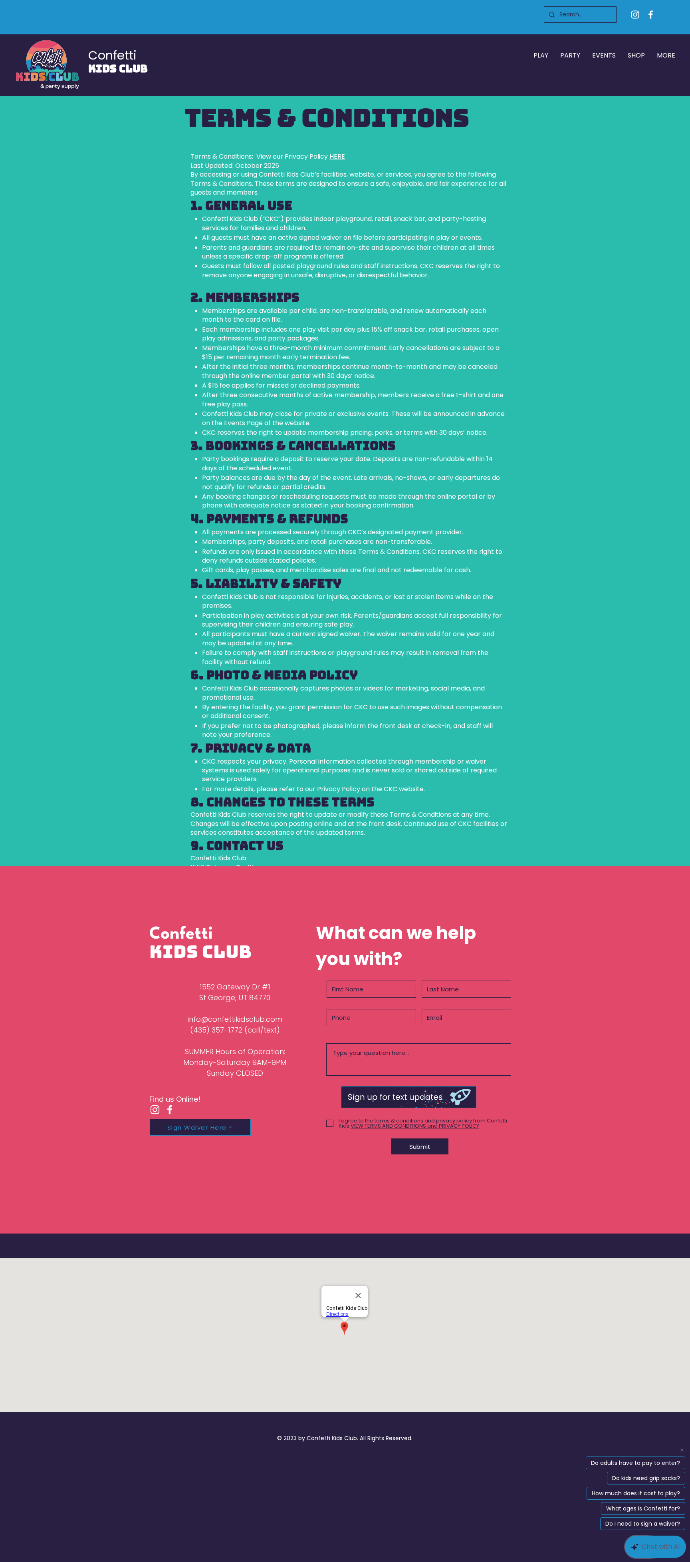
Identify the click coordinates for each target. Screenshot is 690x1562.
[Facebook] (650, 14)
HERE (337, 156)
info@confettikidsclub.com (235, 1019)
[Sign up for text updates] (408, 1097)
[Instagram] (635, 14)
